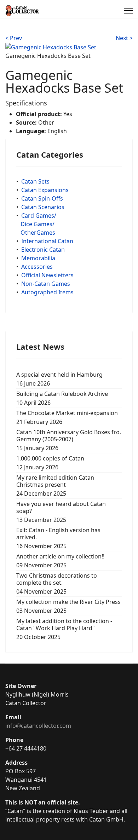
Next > (124, 38)
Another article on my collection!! (60, 560)
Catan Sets (35, 181)
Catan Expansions (45, 190)
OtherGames (38, 232)
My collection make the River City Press (68, 606)
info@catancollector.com (38, 726)
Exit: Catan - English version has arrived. (58, 538)
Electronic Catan (43, 249)
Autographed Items (47, 292)
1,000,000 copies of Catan (50, 462)
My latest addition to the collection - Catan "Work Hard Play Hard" (64, 629)
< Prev (13, 38)
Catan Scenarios (42, 207)
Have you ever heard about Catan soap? (61, 512)
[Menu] (128, 10)
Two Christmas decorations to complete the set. (56, 583)
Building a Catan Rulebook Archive (62, 398)
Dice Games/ (37, 224)
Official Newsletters (47, 275)
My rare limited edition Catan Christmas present (55, 485)
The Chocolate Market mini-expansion (67, 417)
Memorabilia (38, 258)
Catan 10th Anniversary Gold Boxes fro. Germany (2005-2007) (68, 440)
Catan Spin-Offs (42, 198)
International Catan (47, 241)
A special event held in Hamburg (59, 379)
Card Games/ (38, 215)
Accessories (37, 267)
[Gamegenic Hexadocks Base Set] (50, 46)
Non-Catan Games (45, 284)
